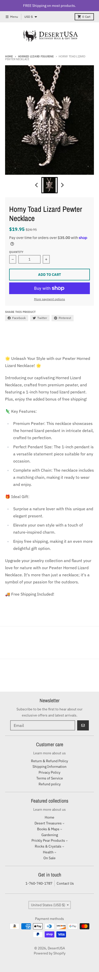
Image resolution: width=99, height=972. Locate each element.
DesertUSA (56, 948)
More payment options (49, 299)
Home (9, 56)
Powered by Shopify (49, 953)
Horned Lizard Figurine (36, 56)
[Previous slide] (36, 185)
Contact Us (65, 883)
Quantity (16, 252)
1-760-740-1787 (38, 883)
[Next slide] (62, 185)
